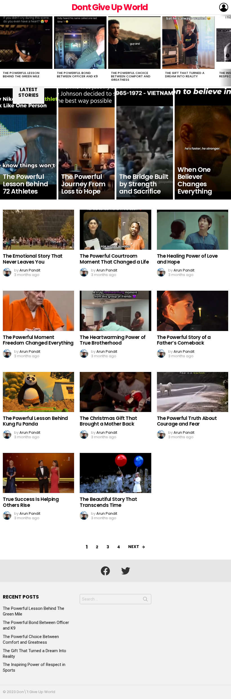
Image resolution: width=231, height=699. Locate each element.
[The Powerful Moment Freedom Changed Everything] (38, 311)
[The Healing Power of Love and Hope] (192, 230)
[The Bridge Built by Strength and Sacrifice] (144, 144)
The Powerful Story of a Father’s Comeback (184, 340)
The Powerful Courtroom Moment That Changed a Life (114, 259)
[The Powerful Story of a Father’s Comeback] (192, 311)
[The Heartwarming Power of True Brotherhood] (115, 311)
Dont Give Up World (110, 7)
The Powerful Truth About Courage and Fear (187, 421)
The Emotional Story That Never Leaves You (33, 259)
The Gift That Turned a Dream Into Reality (185, 74)
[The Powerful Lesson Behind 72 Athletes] (28, 144)
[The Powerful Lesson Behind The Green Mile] (26, 42)
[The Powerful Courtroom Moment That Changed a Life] (115, 230)
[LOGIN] (223, 7)
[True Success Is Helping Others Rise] (38, 473)
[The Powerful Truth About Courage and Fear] (192, 392)
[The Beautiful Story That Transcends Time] (115, 473)
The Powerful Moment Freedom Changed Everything (38, 340)
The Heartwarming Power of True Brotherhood (112, 340)
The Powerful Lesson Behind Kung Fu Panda (35, 421)
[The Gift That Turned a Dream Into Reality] (188, 42)
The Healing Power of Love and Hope (187, 259)
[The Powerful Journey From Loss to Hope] (86, 144)
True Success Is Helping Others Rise (31, 502)
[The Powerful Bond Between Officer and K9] (80, 42)
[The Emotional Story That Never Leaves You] (38, 230)
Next (228, 50)
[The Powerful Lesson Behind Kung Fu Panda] (38, 392)
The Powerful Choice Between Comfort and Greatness (130, 76)
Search (145, 600)
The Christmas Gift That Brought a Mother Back (108, 421)
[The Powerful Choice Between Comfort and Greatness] (134, 42)
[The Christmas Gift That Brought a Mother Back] (115, 392)
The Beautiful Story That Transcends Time (108, 502)
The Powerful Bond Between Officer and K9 (77, 74)
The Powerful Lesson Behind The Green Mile (21, 74)
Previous (3, 50)
